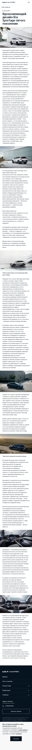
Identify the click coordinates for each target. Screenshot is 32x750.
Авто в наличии (7, 681)
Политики (19, 733)
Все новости (6, 7)
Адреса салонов (7, 701)
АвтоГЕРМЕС (11, 2)
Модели (4, 677)
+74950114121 (9, 706)
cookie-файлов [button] (22, 730)
